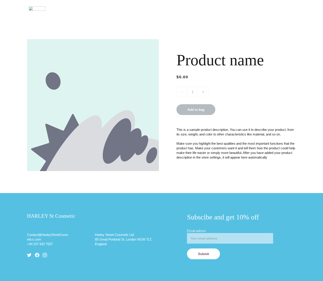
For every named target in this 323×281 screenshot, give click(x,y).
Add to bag (195, 109)
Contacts (256, 8)
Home (154, 8)
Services (207, 8)
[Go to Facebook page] (37, 255)
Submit (203, 254)
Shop (235, 8)
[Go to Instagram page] (45, 255)
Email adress (196, 231)
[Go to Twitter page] (29, 255)
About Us (175, 8)
